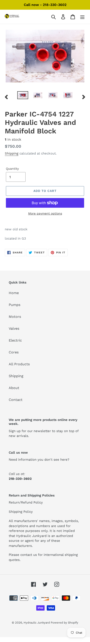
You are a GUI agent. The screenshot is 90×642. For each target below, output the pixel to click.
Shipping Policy (21, 512)
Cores (14, 352)
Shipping (11, 153)
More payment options (45, 213)
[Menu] (82, 17)
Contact (15, 400)
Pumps (14, 305)
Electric (15, 340)
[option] (22, 96)
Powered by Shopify (64, 622)
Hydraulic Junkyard (37, 622)
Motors (15, 317)
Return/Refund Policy (26, 502)
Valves (14, 328)
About (14, 388)
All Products (19, 364)
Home (14, 293)
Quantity (12, 168)
